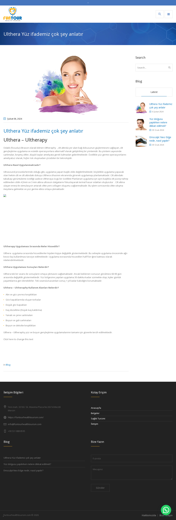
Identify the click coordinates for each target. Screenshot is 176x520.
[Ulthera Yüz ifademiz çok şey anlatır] (66, 84)
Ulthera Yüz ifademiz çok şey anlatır (160, 105)
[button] (166, 510)
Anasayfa (96, 407)
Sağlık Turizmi (98, 418)
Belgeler (95, 413)
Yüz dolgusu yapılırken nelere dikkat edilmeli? (158, 122)
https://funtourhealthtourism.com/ (26, 417)
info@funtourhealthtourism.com (24, 424)
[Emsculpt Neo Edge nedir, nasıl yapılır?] (141, 140)
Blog (8, 364)
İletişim (94, 423)
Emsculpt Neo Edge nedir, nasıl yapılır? (160, 139)
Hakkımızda (149, 515)
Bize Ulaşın (166, 515)
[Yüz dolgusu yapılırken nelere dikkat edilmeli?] (141, 124)
